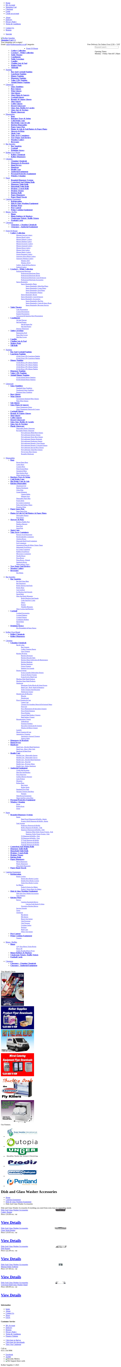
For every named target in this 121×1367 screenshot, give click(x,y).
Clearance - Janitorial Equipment (24, 227)
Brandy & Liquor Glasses (21, 99)
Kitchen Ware (16, 206)
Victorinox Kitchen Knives (29, 906)
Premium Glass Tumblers (24, 392)
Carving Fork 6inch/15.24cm (35, 904)
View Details (11, 1222)
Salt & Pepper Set (26, 324)
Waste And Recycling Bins (24, 798)
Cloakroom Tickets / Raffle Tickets (25, 218)
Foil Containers (21, 543)
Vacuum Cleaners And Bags (25, 791)
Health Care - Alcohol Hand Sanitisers (28, 760)
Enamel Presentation (22, 314)
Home (8, 3)
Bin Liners (24, 785)
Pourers (23, 605)
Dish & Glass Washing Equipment (24, 203)
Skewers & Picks (17, 131)
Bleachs (23, 696)
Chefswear (19, 912)
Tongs (18, 910)
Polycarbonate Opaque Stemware (31, 439)
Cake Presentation (22, 309)
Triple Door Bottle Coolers (29, 883)
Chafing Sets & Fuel (19, 63)
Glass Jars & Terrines (19, 110)
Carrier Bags (20, 464)
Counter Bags (20, 467)
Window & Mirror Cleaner (29, 728)
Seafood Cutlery (21, 267)
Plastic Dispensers (22, 864)
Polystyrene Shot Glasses (29, 452)
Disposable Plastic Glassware (25, 428)
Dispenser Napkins (18, 78)
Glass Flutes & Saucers (20, 95)
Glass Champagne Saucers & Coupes (28, 409)
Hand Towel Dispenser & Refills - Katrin (34, 819)
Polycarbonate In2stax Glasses (30, 435)
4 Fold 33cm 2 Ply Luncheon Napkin (28, 356)
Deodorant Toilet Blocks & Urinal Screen (34, 685)
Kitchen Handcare (26, 662)
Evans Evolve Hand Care (29, 677)
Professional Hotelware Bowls (30, 275)
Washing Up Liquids (27, 668)
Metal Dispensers (21, 861)
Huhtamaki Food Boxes (23, 547)
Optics (23, 602)
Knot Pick (19, 526)
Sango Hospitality (22, 282)
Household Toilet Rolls (20, 186)
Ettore (18, 804)
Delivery (9, 20)
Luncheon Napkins (18, 74)
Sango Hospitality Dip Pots (34, 301)
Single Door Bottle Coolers (29, 878)
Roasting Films (21, 507)
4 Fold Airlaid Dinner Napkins (26, 377)
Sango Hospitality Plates (29, 284)
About (8, 18)
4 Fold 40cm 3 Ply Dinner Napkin (27, 367)
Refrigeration (16, 201)
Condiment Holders (22, 619)
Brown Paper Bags (22, 462)
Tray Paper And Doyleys (21, 138)
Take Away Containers (20, 135)
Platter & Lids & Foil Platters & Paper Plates (29, 129)
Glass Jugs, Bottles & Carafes (23, 108)
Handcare (15, 167)
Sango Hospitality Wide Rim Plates (37, 286)
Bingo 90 (19, 949)
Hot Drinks (19, 573)
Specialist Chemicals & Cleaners (31, 726)
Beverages (15, 142)
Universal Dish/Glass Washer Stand (14, 1285)
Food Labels (20, 500)
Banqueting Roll (21, 333)
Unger (18, 808)
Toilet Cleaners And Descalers (30, 689)
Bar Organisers (21, 583)
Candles (14, 61)
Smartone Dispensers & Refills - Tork (33, 830)
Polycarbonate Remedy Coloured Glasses (34, 445)
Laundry (19, 730)
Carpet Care (25, 702)
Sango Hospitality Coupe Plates (36, 288)
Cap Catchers (20, 590)
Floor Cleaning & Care (23, 700)
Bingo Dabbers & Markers (21, 216)
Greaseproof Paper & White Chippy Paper (29, 545)
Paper (8, 178)
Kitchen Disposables (19, 125)
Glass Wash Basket (8, 1230)
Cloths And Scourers (22, 770)
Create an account (12, 14)
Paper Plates (20, 517)
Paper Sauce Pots (18, 127)
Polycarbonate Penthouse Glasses (31, 441)
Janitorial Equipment (19, 172)
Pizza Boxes (20, 558)
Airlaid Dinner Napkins (20, 82)
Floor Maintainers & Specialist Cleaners (34, 709)
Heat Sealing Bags (22, 473)
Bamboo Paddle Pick (23, 522)
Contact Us (10, 28)
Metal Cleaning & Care (23, 732)
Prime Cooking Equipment (22, 210)
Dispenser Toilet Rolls (19, 184)
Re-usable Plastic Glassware (25, 430)
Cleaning (9, 159)
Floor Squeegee (21, 774)
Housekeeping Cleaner (23, 719)
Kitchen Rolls (16, 193)
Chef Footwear (25, 921)
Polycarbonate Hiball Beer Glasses (32, 433)
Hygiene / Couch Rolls (20, 189)
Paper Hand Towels (19, 197)
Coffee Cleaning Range (28, 649)
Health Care (16, 169)
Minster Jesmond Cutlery (24, 246)
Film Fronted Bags (22, 469)
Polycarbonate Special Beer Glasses (32, 447)
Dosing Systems (21, 670)
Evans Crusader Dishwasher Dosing (32, 672)
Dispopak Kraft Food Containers (26, 541)
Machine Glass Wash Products (25, 681)
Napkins (9, 70)
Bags (13, 116)
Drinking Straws (17, 150)
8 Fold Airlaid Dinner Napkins (26, 379)
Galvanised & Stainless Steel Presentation (29, 316)
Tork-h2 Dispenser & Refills (30, 844)
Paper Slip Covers (22, 335)
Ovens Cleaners (26, 666)
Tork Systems (20, 823)
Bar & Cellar (20, 645)
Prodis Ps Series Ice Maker (29, 887)
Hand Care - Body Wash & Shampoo (32, 687)
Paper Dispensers (18, 195)
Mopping (19, 781)
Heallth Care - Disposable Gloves (26, 757)
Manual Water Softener (9, 1267)
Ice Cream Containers (23, 503)
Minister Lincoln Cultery (24, 235)
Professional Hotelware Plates (30, 273)
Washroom (19, 683)
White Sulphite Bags (23, 475)
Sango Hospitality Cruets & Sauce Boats (39, 303)
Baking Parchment (22, 488)
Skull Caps (24, 929)
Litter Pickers (20, 779)
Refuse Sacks (25, 787)
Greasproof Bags (21, 471)
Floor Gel (24, 706)
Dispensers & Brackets (20, 163)
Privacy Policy (11, 22)
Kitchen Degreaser (27, 655)
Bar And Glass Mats (22, 581)
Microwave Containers (23, 554)
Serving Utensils (21, 908)
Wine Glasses (16, 91)
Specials (9, 34)
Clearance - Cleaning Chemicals (24, 225)
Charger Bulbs (25, 494)
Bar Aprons (24, 915)
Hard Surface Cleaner (28, 717)
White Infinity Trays (22, 564)
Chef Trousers (25, 923)
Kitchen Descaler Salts (28, 658)
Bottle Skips (20, 588)
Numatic (23, 794)
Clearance (9, 223)
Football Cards (17, 220)
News (8, 1315)
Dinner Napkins (17, 76)
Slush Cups (15, 133)
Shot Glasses (16, 102)
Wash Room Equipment (23, 796)
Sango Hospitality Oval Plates (35, 290)
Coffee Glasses (16, 104)
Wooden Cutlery (17, 140)
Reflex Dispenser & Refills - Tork (31, 827)
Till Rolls (14, 68)
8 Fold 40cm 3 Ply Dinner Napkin (27, 369)
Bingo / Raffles (11, 212)
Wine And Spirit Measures (24, 596)
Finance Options (12, 1336)
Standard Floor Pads (22, 789)
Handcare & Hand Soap (23, 751)
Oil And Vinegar (21, 320)
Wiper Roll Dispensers (23, 866)
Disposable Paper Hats (23, 498)
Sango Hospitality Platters (34, 292)
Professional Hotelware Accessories (32, 280)
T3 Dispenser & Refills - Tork (30, 836)
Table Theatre (16, 55)
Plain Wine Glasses (22, 401)
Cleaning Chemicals (19, 161)
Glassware (9, 85)
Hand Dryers (16, 165)
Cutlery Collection (18, 51)
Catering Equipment (13, 199)
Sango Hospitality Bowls (29, 295)
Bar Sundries (16, 146)
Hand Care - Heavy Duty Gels (25, 749)
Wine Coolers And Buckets (24, 609)
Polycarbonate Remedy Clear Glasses (33, 443)
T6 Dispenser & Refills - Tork (30, 838)
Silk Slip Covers (21, 337)
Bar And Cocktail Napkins (21, 72)
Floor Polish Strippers (28, 711)
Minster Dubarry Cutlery (24, 239)
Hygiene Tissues (17, 191)
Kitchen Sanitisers (27, 664)
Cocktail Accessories (23, 613)
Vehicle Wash (25, 738)
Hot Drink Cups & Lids (20, 123)
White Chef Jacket (27, 932)
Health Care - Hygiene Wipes (25, 764)
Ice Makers (19, 885)
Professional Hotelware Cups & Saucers (33, 278)
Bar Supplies (10, 144)
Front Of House (32, 48)
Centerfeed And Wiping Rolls (23, 182)
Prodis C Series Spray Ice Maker (31, 889)
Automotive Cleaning (23, 734)
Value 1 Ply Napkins (19, 80)
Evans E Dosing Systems (29, 675)
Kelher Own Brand (13, 152)
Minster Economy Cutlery (24, 244)
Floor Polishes (25, 713)
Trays (18, 624)
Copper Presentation (22, 311)
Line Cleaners (25, 651)
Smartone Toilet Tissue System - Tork (38, 834)
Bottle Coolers (21, 876)
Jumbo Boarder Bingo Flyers (25, 951)
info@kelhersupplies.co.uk (16, 44)
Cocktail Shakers (21, 615)
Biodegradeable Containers (25, 537)
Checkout (9, 9)
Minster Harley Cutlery (23, 252)
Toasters (19, 938)
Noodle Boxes (20, 556)
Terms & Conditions (13, 24)
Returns (8, 30)
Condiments (16, 57)
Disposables (10, 114)
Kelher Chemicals (18, 155)
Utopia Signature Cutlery (24, 254)
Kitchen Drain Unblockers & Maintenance (34, 660)
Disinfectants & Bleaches (24, 694)
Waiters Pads (16, 65)
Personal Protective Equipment (23, 174)
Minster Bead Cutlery (23, 237)
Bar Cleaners (25, 647)
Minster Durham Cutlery (24, 241)
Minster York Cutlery (23, 250)
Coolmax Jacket (26, 925)
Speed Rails (20, 594)
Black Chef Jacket (27, 919)
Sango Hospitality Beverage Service (37, 305)
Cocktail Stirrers (21, 617)
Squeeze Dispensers (22, 328)
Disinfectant (25, 698)
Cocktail (14, 148)
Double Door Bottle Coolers (30, 881)
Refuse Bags (20, 783)
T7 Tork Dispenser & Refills (30, 840)
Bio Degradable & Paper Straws (26, 628)
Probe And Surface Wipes (24, 505)
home (8, 1309)
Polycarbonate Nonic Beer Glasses (32, 437)
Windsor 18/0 (25, 261)
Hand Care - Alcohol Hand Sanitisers (28, 747)
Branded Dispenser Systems (22, 180)
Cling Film (19, 490)
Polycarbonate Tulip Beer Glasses (32, 450)
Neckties (24, 927)
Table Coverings (17, 59)
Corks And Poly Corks (28, 600)
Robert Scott (20, 806)
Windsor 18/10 (25, 263)
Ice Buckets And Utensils (24, 592)
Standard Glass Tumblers (24, 388)
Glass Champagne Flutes (24, 407)
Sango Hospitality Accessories (30, 299)
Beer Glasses (16, 89)
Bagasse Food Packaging (24, 534)
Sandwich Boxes (21, 562)
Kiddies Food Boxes (22, 551)
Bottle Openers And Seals (24, 585)
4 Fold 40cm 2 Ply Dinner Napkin (27, 362)
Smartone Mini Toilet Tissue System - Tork (39, 832)
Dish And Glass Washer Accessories (27, 893)
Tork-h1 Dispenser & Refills (30, 842)
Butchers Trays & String (21, 118)
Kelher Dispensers (18, 157)
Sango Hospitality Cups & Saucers (32, 297)
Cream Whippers (21, 492)
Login (8, 11)
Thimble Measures (27, 607)
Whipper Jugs (25, 496)
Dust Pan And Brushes (23, 772)
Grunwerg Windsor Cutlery (24, 258)
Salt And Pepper (21, 322)
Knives (18, 900)
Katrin (18, 817)
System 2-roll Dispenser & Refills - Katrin (34, 821)
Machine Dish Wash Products (25, 679)
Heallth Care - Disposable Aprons (26, 755)
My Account (10, 5)
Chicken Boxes (21, 539)
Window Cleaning (18, 176)
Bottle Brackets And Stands (30, 598)
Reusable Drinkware (27, 454)
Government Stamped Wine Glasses (27, 399)
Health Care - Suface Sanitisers (26, 766)
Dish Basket (5, 1248)
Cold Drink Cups (18, 121)
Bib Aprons (24, 917)
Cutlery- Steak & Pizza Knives (26, 265)
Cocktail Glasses (17, 97)
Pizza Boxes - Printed (23, 560)
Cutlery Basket (6, 1212)
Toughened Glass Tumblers (25, 390)
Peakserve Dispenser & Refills (30, 825)
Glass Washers (20, 895)
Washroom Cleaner (27, 692)
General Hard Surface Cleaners (30, 715)
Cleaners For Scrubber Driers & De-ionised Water (36, 704)
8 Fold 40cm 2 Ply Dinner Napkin (27, 365)
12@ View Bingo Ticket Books (26, 946)
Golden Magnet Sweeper (24, 777)
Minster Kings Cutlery (23, 248)
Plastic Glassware (18, 112)
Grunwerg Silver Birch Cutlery (26, 256)
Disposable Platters (22, 515)
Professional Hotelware (23, 271)
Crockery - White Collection (22, 53)
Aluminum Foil (21, 486)
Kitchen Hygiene (21, 653)
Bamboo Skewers (21, 524)
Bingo (13, 214)
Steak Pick (19, 528)
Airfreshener (25, 721)
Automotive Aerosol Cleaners (30, 736)
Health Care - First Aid (23, 762)
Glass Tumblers (17, 87)
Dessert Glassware (18, 106)
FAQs (8, 1318)
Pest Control (16, 208)
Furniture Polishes (27, 723)
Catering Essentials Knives (29, 902)
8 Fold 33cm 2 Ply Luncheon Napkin (28, 358)
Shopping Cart (11, 7)
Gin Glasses (15, 93)
